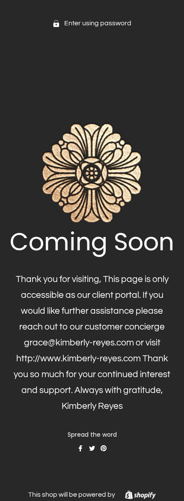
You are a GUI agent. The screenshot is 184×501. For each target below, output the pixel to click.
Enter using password (97, 23)
